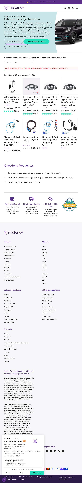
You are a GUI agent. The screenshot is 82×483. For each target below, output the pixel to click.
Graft (43, 258)
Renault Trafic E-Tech (48, 295)
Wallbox (44, 283)
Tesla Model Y (8, 298)
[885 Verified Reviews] (69, 212)
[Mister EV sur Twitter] (55, 451)
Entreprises (7, 340)
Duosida (44, 252)
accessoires (8, 393)
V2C (43, 280)
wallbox (28, 391)
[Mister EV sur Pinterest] (59, 451)
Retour (6, 355)
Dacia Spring (8, 310)
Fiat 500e (7, 316)
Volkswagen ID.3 (9, 322)
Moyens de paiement (10, 349)
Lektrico (44, 268)
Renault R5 (7, 295)
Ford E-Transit (46, 316)
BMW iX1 (6, 313)
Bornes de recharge (10, 246)
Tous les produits (9, 280)
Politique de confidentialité (44, 477)
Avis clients (7, 337)
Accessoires (7, 258)
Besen (44, 249)
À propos (7, 334)
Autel (43, 246)
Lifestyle (6, 261)
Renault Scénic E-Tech (10, 304)
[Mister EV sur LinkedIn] (63, 451)
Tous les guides (8, 346)
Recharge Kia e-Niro (13, 41)
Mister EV (45, 274)
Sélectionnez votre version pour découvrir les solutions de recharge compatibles (35, 58)
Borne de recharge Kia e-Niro (17, 47)
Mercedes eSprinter (48, 307)
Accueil (6, 16)
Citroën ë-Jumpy (47, 301)
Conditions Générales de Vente (25, 477)
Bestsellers (7, 268)
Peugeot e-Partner (47, 313)
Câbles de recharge (10, 249)
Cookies (22, 479)
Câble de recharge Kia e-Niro (36, 41)
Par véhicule (7, 271)
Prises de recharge (9, 255)
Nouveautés (7, 265)
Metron (44, 271)
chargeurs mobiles (18, 391)
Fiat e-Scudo (46, 304)
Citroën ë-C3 (8, 301)
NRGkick (44, 277)
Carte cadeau (8, 274)
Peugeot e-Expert (47, 298)
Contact (6, 361)
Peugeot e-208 (8, 307)
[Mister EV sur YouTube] (51, 451)
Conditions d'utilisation (10, 479)
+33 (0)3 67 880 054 (50, 205)
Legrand (44, 265)
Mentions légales (9, 477)
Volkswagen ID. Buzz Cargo (50, 319)
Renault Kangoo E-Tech (49, 310)
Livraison (6, 352)
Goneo (44, 255)
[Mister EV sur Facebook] (47, 451)
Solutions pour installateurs (12, 277)
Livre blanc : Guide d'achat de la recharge (16, 343)
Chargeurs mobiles (9, 252)
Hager (44, 261)
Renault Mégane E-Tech (11, 319)
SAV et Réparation (9, 358)
